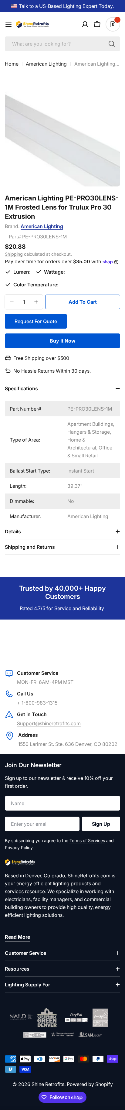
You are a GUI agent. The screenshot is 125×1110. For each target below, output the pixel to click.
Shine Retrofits (48, 1084)
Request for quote (36, 321)
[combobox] (62, 43)
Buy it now (63, 341)
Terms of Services (87, 840)
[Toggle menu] (8, 24)
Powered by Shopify (90, 1084)
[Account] (85, 24)
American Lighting (46, 64)
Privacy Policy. (19, 847)
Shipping (14, 254)
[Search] (111, 43)
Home (12, 64)
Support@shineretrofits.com (49, 723)
